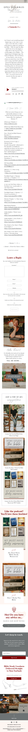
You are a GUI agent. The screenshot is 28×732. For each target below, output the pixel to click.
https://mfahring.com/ (10, 123)
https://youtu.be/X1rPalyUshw (12, 228)
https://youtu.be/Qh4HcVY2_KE (13, 215)
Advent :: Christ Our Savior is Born (14, 246)
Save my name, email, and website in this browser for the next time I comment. (14, 295)
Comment (14, 265)
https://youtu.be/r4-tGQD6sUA (13, 222)
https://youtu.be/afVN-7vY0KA (13, 196)
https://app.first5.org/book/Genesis (14, 153)
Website (14, 288)
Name (14, 279)
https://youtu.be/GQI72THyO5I (13, 189)
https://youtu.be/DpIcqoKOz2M (13, 235)
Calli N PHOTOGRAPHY (18, 728)
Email (14, 283)
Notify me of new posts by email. (14, 305)
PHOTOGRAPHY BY (7, 728)
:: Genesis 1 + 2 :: (13, 243)
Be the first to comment (13, 250)
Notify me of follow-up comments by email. (14, 300)
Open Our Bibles (14, 21)
